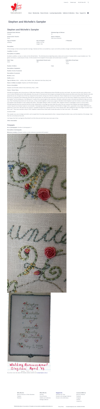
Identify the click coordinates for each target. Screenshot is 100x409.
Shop (77, 13)
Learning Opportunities (56, 13)
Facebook (78, 396)
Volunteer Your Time (60, 394)
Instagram (78, 397)
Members (19, 397)
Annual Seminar (43, 396)
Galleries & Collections (69, 13)
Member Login (73, 2)
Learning (41, 394)
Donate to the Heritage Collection (63, 396)
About (30, 13)
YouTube (78, 399)
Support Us (83, 13)
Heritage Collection (44, 399)
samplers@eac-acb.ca (42, 372)
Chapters (19, 396)
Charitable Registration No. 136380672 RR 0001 (75, 406)
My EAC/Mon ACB (82, 2)
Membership (36, 13)
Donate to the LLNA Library (62, 397)
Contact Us (66, 2)
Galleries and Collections (45, 397)
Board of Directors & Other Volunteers (25, 394)
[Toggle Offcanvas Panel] (88, 13)
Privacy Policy (61, 406)
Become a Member (80, 394)
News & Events (44, 13)
